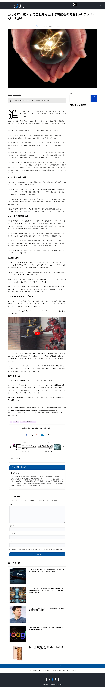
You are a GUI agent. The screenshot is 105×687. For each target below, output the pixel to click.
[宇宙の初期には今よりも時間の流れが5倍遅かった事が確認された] (57, 445)
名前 (11, 526)
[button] (26, 435)
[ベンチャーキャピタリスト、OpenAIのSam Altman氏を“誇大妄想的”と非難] (18, 608)
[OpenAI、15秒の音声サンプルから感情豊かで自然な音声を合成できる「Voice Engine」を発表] (18, 569)
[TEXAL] (17, 4)
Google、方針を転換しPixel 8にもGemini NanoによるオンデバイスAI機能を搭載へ (46, 648)
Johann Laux (30, 407)
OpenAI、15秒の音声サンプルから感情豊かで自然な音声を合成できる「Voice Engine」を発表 (46, 570)
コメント (12, 504)
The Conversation (52, 407)
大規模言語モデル (31, 421)
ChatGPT (23, 421)
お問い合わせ (33, 670)
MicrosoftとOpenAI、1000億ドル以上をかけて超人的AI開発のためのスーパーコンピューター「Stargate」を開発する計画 (46, 591)
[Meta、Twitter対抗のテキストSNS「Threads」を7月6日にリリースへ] (17, 445)
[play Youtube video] (37, 333)
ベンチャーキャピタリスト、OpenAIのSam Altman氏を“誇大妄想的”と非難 (46, 609)
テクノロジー (66, 26)
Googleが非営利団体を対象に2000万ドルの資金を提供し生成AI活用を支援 (46, 628)
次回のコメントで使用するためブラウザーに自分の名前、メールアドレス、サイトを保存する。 (38, 550)
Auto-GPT (13, 275)
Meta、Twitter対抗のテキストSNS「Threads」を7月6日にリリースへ (29, 446)
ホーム (10, 95)
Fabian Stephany (19, 407)
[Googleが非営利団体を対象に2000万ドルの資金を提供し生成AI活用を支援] (18, 627)
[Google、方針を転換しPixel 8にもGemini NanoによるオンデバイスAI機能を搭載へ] (18, 646)
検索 (70, 93)
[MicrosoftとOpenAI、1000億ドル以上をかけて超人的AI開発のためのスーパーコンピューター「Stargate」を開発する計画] (18, 588)
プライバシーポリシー (69, 670)
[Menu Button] (5, 6)
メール (12, 534)
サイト (11, 542)
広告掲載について (56, 670)
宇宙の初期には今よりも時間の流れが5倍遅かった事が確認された (45, 446)
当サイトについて (44, 670)
